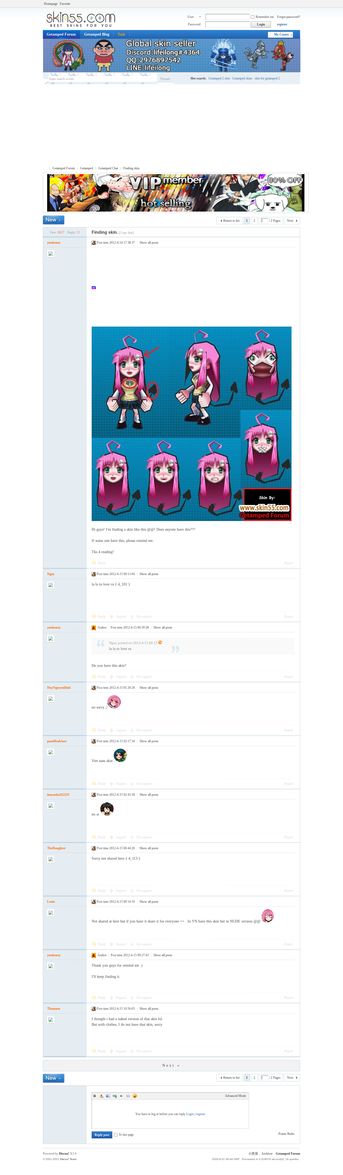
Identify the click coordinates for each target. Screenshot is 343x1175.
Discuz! (64, 1153)
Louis (51, 902)
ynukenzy (54, 242)
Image (108, 1096)
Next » (171, 1065)
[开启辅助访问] (298, 3)
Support (121, 616)
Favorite (65, 4)
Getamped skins (242, 78)
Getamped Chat (108, 168)
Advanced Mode (235, 1096)
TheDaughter (56, 848)
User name (191, 17)
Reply (102, 563)
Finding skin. (131, 168)
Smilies (134, 1096)
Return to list (231, 221)
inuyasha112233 (58, 795)
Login (190, 1114)
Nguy (51, 574)
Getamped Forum (61, 34)
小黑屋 (253, 1153)
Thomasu (53, 1009)
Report (288, 563)
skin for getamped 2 (267, 78)
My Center (281, 34)
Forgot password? (288, 17)
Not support (144, 616)
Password (194, 24)
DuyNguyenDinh (59, 688)
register (282, 24)
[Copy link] (126, 233)
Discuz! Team (68, 1159)
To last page (126, 1134)
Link (114, 1096)
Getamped (86, 168)
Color (101, 1096)
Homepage (51, 4)
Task (121, 34)
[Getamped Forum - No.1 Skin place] (83, 27)
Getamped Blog (96, 34)
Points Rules (286, 1134)
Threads (165, 79)
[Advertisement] (171, 124)
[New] (53, 220)
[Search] (181, 79)
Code (128, 1096)
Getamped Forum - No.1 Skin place (45, 168)
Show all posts (149, 242)
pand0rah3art (56, 741)
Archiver (267, 1153)
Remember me (265, 17)
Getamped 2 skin (219, 78)
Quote (121, 1096)
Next (290, 221)
